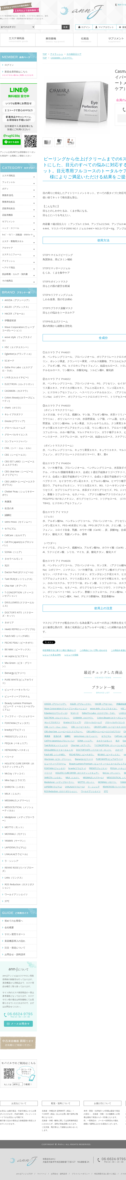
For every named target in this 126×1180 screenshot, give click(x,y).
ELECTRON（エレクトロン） (57, 717)
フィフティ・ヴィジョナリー (19, 716)
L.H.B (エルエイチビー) (16, 377)
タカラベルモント (104, 740)
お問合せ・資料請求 (15, 954)
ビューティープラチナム (55, 763)
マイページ (41, 1173)
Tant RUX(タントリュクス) (56, 745)
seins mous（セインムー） (86, 736)
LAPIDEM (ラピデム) (53, 786)
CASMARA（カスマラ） (62, 57)
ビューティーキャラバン (17, 689)
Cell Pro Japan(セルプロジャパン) (59, 740)
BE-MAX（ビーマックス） (109, 754)
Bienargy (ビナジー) (84, 759)
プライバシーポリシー (81, 1173)
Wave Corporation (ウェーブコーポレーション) (65, 708)
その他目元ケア (73, 54)
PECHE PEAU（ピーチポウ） (81, 754)
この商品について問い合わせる (93, 650)
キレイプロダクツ (52, 722)
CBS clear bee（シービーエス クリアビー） (63, 731)
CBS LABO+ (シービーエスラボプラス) (103, 731)
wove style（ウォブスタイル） (103, 708)
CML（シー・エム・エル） (56, 727)
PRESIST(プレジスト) (98, 768)
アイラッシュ (56, 54)
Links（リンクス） (14, 877)
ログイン (85, 27)
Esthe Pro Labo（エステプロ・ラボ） (99, 713)
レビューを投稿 (71, 654)
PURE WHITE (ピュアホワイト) (109, 759)
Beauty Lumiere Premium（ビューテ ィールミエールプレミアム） (18, 706)
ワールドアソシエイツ (91, 791)
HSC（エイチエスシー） (17, 347)
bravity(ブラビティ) (77, 768)
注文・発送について (15, 947)
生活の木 (57, 736)
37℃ (106, 791)
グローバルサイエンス (115, 722)
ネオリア (119, 750)
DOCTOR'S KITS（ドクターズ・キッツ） (94, 750)
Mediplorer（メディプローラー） (59, 782)
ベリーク (48, 773)
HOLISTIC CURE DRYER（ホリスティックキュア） (77, 773)
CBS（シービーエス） (81, 727)
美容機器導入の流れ (15, 940)
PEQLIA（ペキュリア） (17, 743)
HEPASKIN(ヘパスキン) (17, 750)
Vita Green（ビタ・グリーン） (58, 759)
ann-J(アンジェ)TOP (24, 1173)
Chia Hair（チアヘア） (81, 745)
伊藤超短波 (10, 320)
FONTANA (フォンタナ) (54, 768)
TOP (45, 54)
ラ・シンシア (94, 786)
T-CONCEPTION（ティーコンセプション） (17, 594)
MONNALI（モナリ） (107, 782)
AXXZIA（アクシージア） (55, 704)
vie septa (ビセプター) (16, 656)
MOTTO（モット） (86, 782)
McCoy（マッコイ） (112, 773)
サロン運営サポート (15, 934)
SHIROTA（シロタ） (53, 777)
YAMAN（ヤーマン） (16, 840)
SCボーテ (75, 713)
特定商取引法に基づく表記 (105, 1173)
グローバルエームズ (93, 722)
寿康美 (47, 736)
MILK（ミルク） (73, 777)
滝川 (117, 740)
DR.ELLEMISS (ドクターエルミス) (58, 750)
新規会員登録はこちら (16, 71)
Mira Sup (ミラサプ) (15, 780)
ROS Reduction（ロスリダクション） (61, 791)
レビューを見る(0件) (52, 654)
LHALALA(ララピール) (74, 786)
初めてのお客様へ (14, 920)
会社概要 (9, 927)
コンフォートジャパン (16, 441)
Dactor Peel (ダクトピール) (19, 572)
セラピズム (106, 736)
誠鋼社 (68, 736)
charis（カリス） (13, 407)
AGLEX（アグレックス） (81, 704)
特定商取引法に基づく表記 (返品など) (59, 650)
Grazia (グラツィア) (72, 722)
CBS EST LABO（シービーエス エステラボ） (18, 463)
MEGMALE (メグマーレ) (93, 777)
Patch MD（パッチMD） (55, 754)
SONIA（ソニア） (85, 740)
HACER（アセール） (104, 704)
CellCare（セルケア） (16, 535)
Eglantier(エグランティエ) (55, 713)
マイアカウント (106, 27)
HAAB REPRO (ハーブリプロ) (20, 629)
